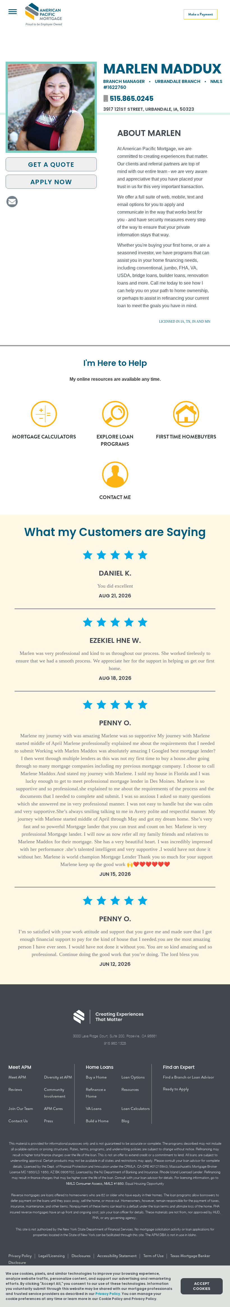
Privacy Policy (20, 1255)
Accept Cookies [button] (201, 1286)
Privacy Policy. (108, 1293)
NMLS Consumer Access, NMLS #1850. (95, 1183)
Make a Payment (200, 14)
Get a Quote (51, 164)
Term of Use (153, 1255)
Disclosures (81, 1255)
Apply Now (51, 181)
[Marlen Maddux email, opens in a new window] (12, 201)
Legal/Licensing (52, 1255)
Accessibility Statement (117, 1255)
